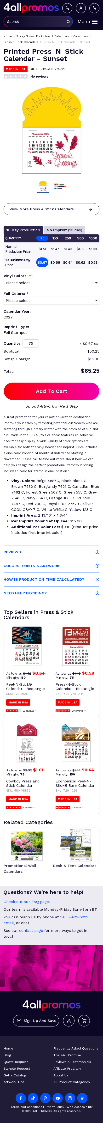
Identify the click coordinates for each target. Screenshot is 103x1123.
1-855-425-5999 (74, 917)
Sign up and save (40, 1020)
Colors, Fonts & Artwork (31, 565)
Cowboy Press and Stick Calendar (23, 783)
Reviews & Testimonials (72, 1062)
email (9, 923)
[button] (43, 186)
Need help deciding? (25, 593)
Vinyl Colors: (17, 276)
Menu (84, 21)
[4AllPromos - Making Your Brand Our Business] (31, 8)
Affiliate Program (67, 1068)
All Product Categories (71, 1082)
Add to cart (51, 391)
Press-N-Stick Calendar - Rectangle (75, 686)
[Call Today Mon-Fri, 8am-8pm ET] (67, 8)
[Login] (81, 8)
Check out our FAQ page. (27, 901)
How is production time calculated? (44, 579)
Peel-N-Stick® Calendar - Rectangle (25, 686)
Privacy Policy (54, 1107)
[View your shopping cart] (94, 8)
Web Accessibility (79, 1107)
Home (8, 1048)
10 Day (23, 230)
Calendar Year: (17, 311)
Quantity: (12, 343)
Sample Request (17, 1068)
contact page (31, 930)
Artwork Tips (14, 1082)
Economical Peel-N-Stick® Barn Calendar (75, 783)
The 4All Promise (67, 1055)
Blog (7, 1055)
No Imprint (64, 230)
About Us (60, 1075)
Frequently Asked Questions (75, 1048)
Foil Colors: (16, 293)
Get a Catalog (15, 1075)
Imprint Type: (16, 326)
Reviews (12, 552)
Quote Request (16, 1062)
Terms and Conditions (26, 1107)
